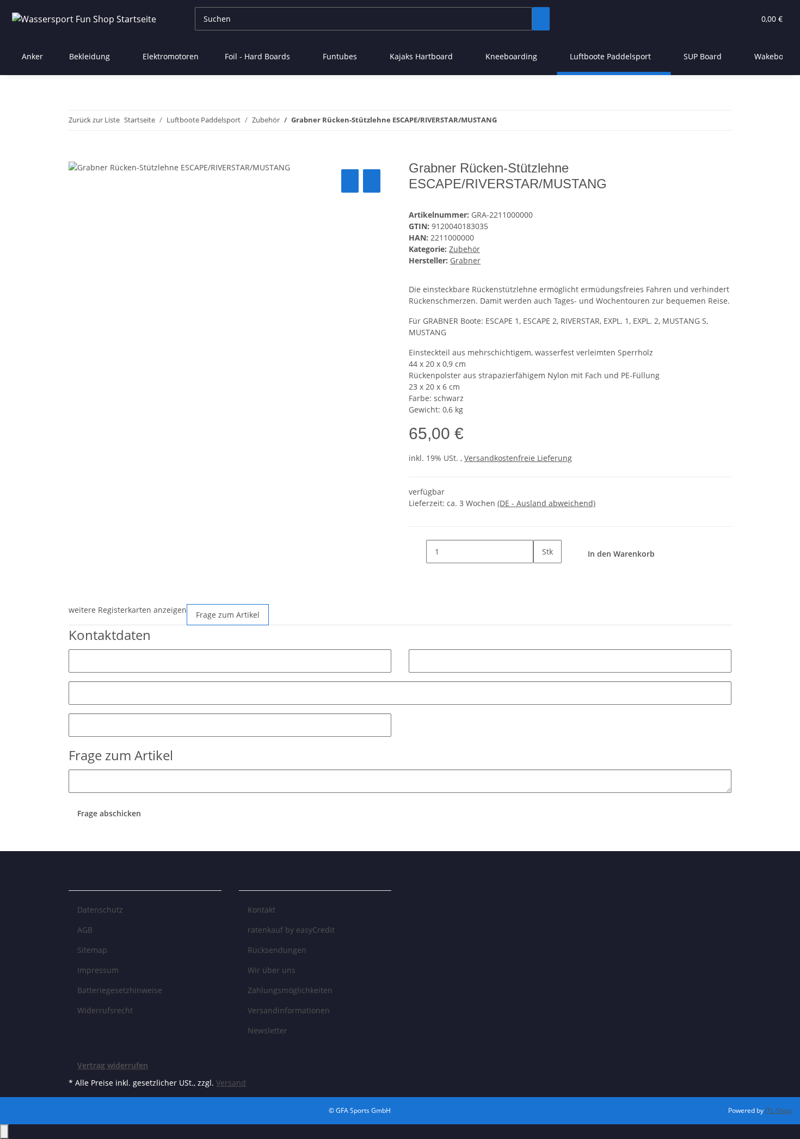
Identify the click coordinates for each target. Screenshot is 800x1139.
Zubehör (464, 249)
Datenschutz (100, 909)
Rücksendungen (277, 950)
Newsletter (267, 1030)
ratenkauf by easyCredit (291, 930)
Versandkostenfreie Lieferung (518, 458)
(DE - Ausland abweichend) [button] (546, 503)
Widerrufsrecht (105, 1010)
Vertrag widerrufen (112, 1065)
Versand (231, 1083)
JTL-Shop (778, 1110)
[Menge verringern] (417, 551)
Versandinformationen (289, 1010)
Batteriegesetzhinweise (119, 990)
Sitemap (92, 950)
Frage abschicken (109, 813)
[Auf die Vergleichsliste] (350, 181)
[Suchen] (541, 18)
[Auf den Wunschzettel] (371, 181)
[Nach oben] (4, 1131)
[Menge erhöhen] (542, 575)
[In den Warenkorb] (77, 155)
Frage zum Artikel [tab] (228, 614)
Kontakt (261, 909)
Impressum (98, 970)
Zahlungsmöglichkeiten (290, 990)
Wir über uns (272, 970)
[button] (724, 19)
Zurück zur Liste (94, 120)
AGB (85, 930)
